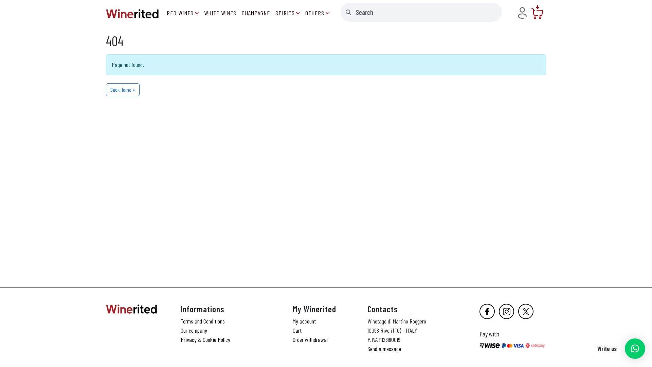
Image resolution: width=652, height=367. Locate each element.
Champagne (256, 13)
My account (304, 321)
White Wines (220, 13)
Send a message (384, 348)
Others (314, 13)
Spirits (285, 13)
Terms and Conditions (203, 321)
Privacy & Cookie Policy (205, 339)
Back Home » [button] (122, 89)
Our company (194, 330)
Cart (297, 330)
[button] (635, 348)
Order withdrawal (310, 339)
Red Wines (180, 13)
